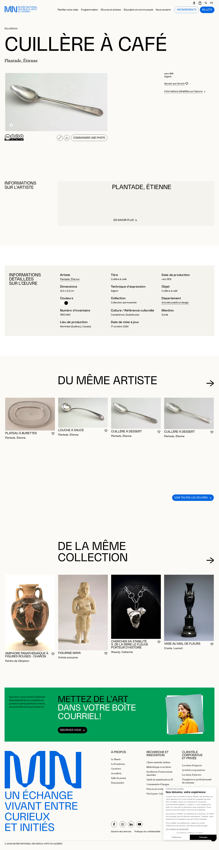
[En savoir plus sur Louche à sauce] (83, 412)
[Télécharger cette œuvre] (66, 137)
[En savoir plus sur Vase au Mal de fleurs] (189, 608)
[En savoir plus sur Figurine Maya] (83, 612)
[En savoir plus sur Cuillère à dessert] (136, 413)
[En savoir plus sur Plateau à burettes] (30, 414)
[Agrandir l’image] (59, 137)
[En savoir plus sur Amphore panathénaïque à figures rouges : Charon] (30, 613)
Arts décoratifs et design (175, 302)
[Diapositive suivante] (210, 383)
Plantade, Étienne (69, 279)
